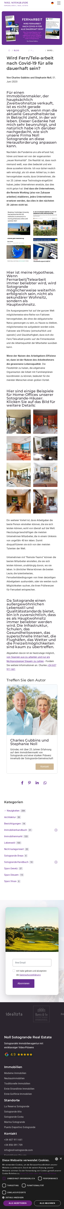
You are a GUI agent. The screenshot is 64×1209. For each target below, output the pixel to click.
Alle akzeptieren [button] (17, 1203)
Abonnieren (23, 983)
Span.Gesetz (13, 868)
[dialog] (32, 1182)
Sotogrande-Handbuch (18, 862)
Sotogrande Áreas (15, 855)
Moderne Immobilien (15, 1073)
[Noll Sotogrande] (16, 4)
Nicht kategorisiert (16, 849)
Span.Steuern (13, 874)
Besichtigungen (14, 823)
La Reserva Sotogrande (16, 1106)
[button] (32, 1197)
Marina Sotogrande (14, 1122)
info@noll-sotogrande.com (18, 1150)
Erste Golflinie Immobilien (18, 1094)
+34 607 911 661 (13, 1139)
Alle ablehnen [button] (47, 1203)
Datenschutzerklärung (30, 975)
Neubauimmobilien (14, 1078)
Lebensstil (12, 842)
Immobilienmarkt (16, 836)
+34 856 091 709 (13, 1144)
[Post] (23, 783)
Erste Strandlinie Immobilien (19, 1088)
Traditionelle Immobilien (17, 1083)
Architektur (12, 817)
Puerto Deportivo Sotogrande (19, 1127)
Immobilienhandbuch (17, 830)
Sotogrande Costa (14, 1116)
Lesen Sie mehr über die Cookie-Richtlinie (38, 1173)
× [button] (61, 1159)
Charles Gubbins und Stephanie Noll (29, 742)
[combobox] (56, 1158)
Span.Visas (11, 881)
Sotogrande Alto (13, 1111)
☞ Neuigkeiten (14, 810)
